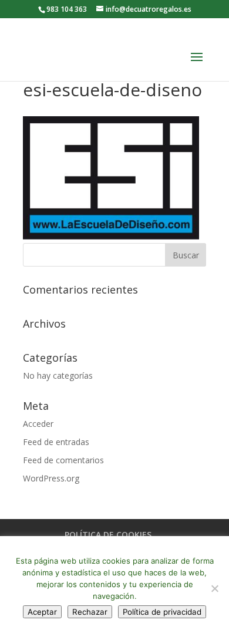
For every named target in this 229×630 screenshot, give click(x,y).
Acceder (38, 423)
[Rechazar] (214, 588)
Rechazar (89, 611)
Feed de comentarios (63, 460)
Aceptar (42, 611)
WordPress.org (51, 478)
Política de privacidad (162, 611)
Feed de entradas (56, 441)
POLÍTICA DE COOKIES (108, 534)
